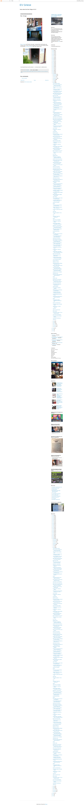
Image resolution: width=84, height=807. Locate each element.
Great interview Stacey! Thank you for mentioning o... (57, 337)
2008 (53, 328)
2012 (53, 69)
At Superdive (55, 131)
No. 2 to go (54, 154)
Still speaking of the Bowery (57, 239)
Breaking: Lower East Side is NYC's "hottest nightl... (57, 243)
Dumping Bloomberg (56, 231)
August (54, 79)
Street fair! (54, 211)
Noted (54, 111)
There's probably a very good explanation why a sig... (57, 91)
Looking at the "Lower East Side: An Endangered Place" (58, 252)
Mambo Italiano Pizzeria (32, 71)
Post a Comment (24, 78)
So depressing (54, 344)
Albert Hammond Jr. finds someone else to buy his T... (57, 281)
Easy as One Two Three (56, 253)
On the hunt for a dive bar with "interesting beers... (57, 161)
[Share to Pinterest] (37, 70)
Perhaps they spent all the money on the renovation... (57, 257)
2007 (53, 329)
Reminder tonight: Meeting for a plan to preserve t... (57, 275)
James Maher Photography (56, 496)
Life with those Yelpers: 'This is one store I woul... (57, 313)
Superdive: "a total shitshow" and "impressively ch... (57, 186)
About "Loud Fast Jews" (56, 309)
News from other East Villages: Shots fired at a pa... (57, 264)
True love (54, 308)
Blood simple (55, 311)
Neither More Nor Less (55, 488)
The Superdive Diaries (56, 83)
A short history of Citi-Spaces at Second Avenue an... (57, 180)
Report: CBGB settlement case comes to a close (57, 266)
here (58, 41)
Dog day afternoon (56, 260)
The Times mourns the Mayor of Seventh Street (57, 205)
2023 (53, 54)
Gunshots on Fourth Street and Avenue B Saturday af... (57, 184)
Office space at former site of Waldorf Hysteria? (57, 229)
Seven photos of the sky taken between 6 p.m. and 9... (57, 126)
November (54, 75)
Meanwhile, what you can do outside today (57, 122)
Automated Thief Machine (57, 318)
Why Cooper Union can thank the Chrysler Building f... (57, 94)
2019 (53, 59)
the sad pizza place (29, 46)
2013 (53, 67)
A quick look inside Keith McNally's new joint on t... (57, 292)
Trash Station (55, 196)
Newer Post (22, 80)
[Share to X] (35, 70)
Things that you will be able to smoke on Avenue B (57, 297)
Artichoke (27, 71)
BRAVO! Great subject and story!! (57, 342)
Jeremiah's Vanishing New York (57, 487)
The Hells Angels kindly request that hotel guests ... (57, 268)
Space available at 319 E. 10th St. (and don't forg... (57, 198)
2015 (53, 65)
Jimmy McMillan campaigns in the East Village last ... (57, 241)
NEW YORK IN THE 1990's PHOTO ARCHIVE (56, 491)
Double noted (55, 278)
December (54, 74)
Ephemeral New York (55, 497)
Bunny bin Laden (55, 95)
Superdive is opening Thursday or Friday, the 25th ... (58, 190)
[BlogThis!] (34, 70)
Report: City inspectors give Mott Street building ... (57, 149)
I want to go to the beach (56, 168)
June (54, 82)
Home (35, 80)
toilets (21, 72)
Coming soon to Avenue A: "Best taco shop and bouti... (57, 103)
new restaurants (38, 71)
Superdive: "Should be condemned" (56, 217)
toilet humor (46, 71)
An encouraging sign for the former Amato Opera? (57, 236)
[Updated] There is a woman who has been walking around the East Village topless (59, 384)
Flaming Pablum (54, 489)
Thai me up (42, 71)
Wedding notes (55, 155)
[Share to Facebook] (36, 70)
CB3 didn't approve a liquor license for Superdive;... (57, 163)
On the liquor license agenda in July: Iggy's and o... (58, 107)
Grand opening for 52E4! (57, 140)
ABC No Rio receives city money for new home (57, 97)
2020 (53, 58)
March (54, 323)
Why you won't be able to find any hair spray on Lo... (57, 137)
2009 (53, 538)
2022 (53, 55)
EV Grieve (25, 5)
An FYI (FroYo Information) (57, 314)
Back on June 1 (23, 44)
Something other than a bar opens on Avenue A (57, 113)
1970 (53, 330)
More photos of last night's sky (57, 118)
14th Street (24, 71)
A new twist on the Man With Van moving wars (57, 105)
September (55, 78)
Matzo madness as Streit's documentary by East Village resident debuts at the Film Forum (60, 396)
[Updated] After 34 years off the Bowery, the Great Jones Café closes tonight (59, 402)
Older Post (46, 80)
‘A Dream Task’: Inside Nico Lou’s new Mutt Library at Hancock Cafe (56, 15)
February (54, 325)
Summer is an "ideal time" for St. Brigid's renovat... (57, 89)
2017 (53, 62)
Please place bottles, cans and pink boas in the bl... (57, 134)
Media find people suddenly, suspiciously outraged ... (57, 270)
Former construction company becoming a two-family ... (57, 227)
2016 (53, 63)
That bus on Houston (56, 202)
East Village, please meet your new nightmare (57, 234)
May (53, 321)
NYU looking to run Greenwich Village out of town (57, 115)
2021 (53, 57)
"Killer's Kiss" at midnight (56, 219)
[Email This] (32, 70)
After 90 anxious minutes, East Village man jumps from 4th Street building (59, 407)
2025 (53, 51)
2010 (53, 71)
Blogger (46, 804)
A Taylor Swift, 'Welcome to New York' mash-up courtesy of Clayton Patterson (59, 390)
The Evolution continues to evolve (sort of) (57, 284)
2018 (53, 61)
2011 (53, 70)
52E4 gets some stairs (56, 643)
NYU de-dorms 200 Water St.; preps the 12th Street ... (57, 85)
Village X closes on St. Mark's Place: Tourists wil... (57, 207)
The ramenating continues (57, 259)
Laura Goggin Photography (56, 493)
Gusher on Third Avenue (56, 302)
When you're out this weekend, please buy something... (57, 120)
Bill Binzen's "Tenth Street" (57, 225)
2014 (53, 66)
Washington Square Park (56, 499)
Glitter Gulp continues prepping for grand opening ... (58, 174)
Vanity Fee (54, 319)
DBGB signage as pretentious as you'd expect (57, 290)
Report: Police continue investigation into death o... (57, 223)
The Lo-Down (54, 492)
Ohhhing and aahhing (56, 166)
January (54, 326)
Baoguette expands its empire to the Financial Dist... (57, 170)
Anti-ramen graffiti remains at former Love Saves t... (57, 200)
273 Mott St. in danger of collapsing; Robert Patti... (57, 157)
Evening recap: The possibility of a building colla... (57, 147)
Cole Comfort (55, 128)
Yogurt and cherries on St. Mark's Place (57, 255)
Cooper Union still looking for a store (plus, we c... (57, 176)
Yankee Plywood (55, 286)
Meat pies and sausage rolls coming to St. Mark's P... (57, 188)
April (54, 322)
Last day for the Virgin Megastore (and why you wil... (57, 300)
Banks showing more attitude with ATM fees (57, 195)
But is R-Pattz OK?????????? (57, 150)
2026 (53, 50)
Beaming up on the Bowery (57, 279)
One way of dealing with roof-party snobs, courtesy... (57, 245)
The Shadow (54, 498)
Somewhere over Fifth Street (57, 116)
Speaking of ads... (55, 273)
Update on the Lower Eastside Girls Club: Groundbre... (57, 172)
